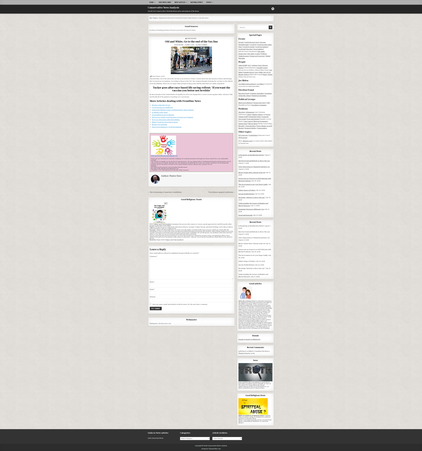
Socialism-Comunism (259, 105)
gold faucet (242, 351)
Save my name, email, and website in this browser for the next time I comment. (180, 304)
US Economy (242, 137)
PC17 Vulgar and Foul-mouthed (172, 240)
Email (152, 289)
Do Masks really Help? (160, 112)
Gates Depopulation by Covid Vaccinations (166, 127)
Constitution (253, 135)
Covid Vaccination (261, 47)
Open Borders (251, 126)
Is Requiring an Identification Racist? (251, 155)
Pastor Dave (179, 44)
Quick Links (187, 18)
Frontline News (191, 38)
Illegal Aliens (252, 124)
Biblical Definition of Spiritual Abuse (251, 415)
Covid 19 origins (248, 47)
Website (153, 297)
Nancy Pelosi (267, 74)
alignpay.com (247, 141)
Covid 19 (253, 44)
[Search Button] (272, 8)
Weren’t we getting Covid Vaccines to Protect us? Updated (172, 117)
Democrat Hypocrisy (257, 56)
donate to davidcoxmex (200, 18)
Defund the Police (254, 117)
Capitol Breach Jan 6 (251, 42)
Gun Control (248, 121)
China (249, 114)
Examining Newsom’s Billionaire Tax (251, 209)
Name (152, 282)
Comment (154, 256)
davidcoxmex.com (164, 323)
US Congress (243, 135)
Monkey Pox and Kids (159, 124)
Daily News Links (165, 2)
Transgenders (262, 128)
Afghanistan (162, 18)
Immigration (242, 124)
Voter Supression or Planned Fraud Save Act (254, 167)
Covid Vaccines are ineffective (162, 107)
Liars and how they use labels (248, 382)
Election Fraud (243, 93)
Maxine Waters (243, 74)
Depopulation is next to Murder (163, 115)
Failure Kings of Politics (246, 190)
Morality (241, 126)
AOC (249, 65)
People (208, 2)
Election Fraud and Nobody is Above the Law (254, 161)
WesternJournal (176, 30)
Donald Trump (262, 68)
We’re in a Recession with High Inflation (166, 120)
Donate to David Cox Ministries (249, 339)
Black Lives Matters (245, 103)
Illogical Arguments (260, 121)
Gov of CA (266, 72)
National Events (197, 2)
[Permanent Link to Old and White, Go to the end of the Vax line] (191, 60)
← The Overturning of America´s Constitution (165, 192)
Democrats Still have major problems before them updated (173, 110)
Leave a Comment (202, 44)
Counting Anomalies (257, 93)
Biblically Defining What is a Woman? (251, 301)
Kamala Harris (249, 72)
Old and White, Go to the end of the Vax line (191, 41)
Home (151, 2)
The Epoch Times (189, 30)
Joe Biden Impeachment (247, 84)
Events (240, 42)
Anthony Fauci (257, 65)
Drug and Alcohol (253, 119)
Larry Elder (259, 72)
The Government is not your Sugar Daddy (253, 184)
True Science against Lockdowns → (221, 192)
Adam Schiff (242, 65)
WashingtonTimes (163, 30)
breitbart (153, 30)
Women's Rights (250, 128)
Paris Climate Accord (264, 126)
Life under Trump (253, 54)
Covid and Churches (245, 49)
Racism (241, 128)
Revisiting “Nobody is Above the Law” (251, 197)
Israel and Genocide (245, 215)
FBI (268, 103)
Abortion (241, 112)
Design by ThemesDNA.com (211, 449)
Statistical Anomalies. (259, 95)
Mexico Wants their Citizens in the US (251, 172)
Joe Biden (260, 84)
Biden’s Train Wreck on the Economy (165, 122)
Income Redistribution (246, 194)
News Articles (180, 2)
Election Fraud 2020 (175, 18)
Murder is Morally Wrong (161, 105)
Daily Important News (155, 438)
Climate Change (257, 114)
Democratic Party (260, 103)
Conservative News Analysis (163, 7)
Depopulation (258, 49)
